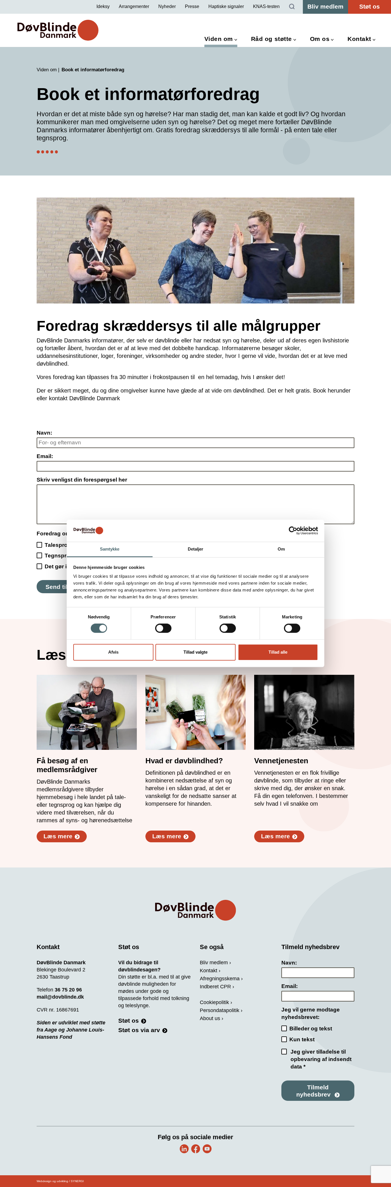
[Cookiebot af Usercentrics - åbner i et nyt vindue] (293, 531)
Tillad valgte (195, 652)
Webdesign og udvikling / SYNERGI (60, 1181)
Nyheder (167, 6)
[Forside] (195, 910)
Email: (45, 456)
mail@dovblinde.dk (60, 997)
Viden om (218, 39)
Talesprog (58, 545)
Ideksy (103, 6)
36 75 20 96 (68, 990)
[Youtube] (207, 1148)
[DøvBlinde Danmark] (57, 30)
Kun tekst (302, 1039)
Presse (192, 6)
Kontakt (359, 39)
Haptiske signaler (226, 6)
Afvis (113, 652)
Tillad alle (277, 652)
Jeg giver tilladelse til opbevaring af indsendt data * (321, 1059)
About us (210, 1018)
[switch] (163, 628)
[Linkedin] (184, 1148)
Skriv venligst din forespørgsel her (82, 480)
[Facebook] (195, 1148)
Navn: (44, 433)
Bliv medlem (325, 6)
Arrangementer (134, 6)
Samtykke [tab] (110, 549)
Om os (320, 39)
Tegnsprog (59, 556)
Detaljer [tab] (196, 549)
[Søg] (292, 7)
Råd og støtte (271, 39)
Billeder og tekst (310, 1029)
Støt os (369, 6)
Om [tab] (281, 549)
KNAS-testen (266, 6)
